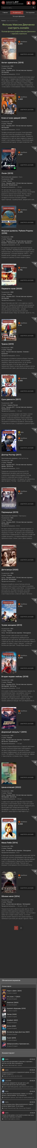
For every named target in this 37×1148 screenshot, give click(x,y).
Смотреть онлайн (27, 54)
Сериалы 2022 (10, 795)
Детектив (4, 185)
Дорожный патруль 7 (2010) (14, 732)
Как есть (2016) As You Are (13, 1076)
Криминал (28, 243)
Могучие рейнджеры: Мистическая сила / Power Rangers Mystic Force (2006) (19, 1087)
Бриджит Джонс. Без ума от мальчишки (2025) (19, 1097)
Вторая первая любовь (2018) (15, 676)
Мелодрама (5, 72)
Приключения (13, 185)
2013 (11, 347)
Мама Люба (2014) (9, 842)
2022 (11, 791)
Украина (10, 405)
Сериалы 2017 (10, 407)
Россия (9, 68)
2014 (11, 846)
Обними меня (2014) (10, 896)
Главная (5, 12)
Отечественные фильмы (14, 904)
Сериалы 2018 (10, 241)
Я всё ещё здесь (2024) (12, 1119)
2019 (11, 66)
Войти (29, 3)
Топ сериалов (30, 12)
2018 (11, 237)
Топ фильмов (17, 12)
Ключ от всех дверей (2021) (14, 118)
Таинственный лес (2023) (13, 1065)
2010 (11, 735)
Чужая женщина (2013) (11, 625)
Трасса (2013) (7, 344)
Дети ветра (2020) (10, 569)
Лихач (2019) (7, 173)
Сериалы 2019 (10, 70)
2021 (11, 121)
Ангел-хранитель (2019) (12, 62)
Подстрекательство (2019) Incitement (17, 1108)
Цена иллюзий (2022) (11, 787)
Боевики (4, 243)
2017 (11, 403)
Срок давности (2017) (11, 399)
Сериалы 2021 (10, 126)
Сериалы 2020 (10, 183)
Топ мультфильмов (18, 16)
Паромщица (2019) (9, 512)
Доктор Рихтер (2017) (11, 454)
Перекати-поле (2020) (11, 288)
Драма (3, 466)
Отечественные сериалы (24, 70)
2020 (12, 292)
